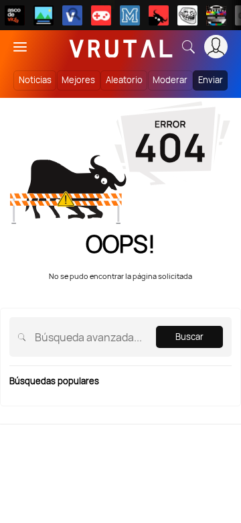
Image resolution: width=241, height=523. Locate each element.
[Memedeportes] (130, 15)
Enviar (210, 80)
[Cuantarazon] (43, 15)
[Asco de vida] (15, 15)
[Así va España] (159, 15)
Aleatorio (124, 80)
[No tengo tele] (216, 15)
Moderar (170, 80)
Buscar (189, 337)
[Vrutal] (101, 15)
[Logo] (121, 46)
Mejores (78, 80)
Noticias (35, 80)
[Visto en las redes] (72, 15)
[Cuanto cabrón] (187, 15)
